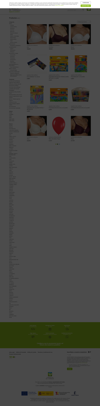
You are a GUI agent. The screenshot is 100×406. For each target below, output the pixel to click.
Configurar (86, 2)
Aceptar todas (86, 5)
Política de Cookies (59, 5)
